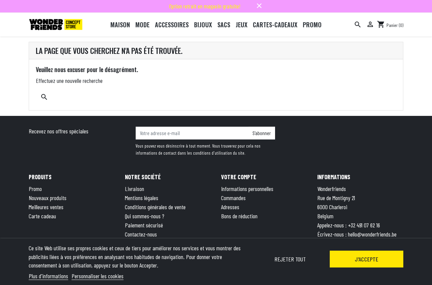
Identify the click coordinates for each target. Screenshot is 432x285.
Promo (35, 188)
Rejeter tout (290, 259)
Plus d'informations (48, 276)
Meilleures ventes (46, 207)
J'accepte (366, 259)
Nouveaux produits (47, 197)
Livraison (134, 188)
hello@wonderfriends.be (372, 234)
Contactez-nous (141, 234)
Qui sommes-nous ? (144, 216)
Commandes (233, 197)
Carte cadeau (42, 216)
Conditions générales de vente (155, 207)
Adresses (230, 207)
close (259, 6)
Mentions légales (141, 197)
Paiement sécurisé (144, 225)
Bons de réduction (239, 216)
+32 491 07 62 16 (364, 225)
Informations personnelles (247, 188)
